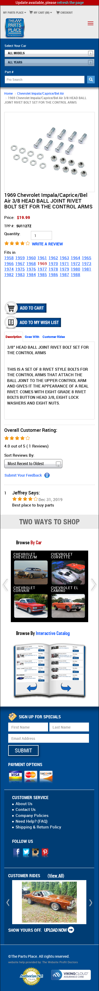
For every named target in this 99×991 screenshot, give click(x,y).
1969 (42, 263)
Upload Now (55, 930)
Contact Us (26, 809)
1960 (31, 257)
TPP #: (17, 226)
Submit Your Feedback (23, 475)
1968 (31, 263)
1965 (86, 257)
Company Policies (32, 815)
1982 (9, 274)
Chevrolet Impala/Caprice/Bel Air (40, 93)
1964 (75, 257)
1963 (64, 257)
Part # (9, 72)
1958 (9, 257)
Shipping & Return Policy (38, 827)
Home (8, 93)
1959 (20, 257)
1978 (53, 269)
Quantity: (12, 233)
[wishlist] (33, 322)
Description (14, 337)
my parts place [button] (13, 12)
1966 (9, 263)
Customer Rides (54, 337)
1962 (53, 257)
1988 (75, 274)
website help (16, 962)
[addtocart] (26, 308)
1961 (42, 257)
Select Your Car (15, 46)
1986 (53, 274)
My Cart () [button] (41, 12)
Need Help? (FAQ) (32, 821)
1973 (86, 263)
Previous (9, 151)
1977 (42, 269)
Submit (23, 750)
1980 (75, 269)
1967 (20, 263)
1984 (31, 274)
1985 (42, 274)
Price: (17, 217)
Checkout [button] (66, 12)
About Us (24, 803)
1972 (75, 263)
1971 (64, 263)
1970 (53, 263)
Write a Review (47, 243)
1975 (20, 269)
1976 (31, 269)
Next (89, 151)
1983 (20, 274)
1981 (86, 269)
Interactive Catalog (52, 633)
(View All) (56, 875)
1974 (9, 269)
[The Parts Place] (14, 28)
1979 (64, 269)
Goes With (32, 337)
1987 (64, 274)
